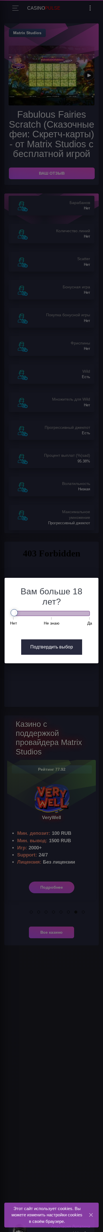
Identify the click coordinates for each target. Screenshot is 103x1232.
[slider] (14, 612)
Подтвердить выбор (51, 646)
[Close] (90, 1214)
